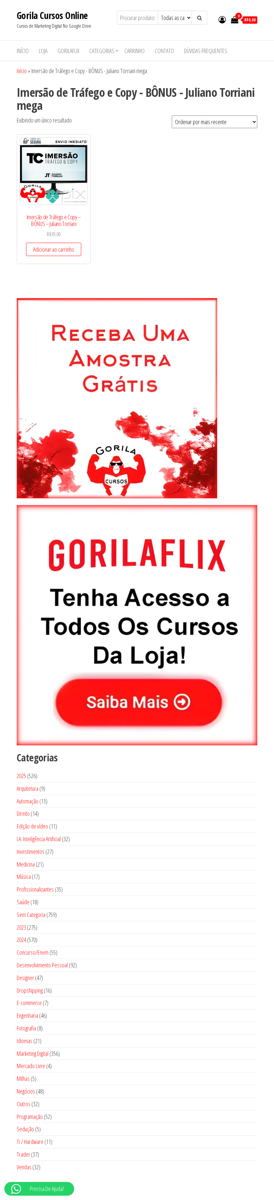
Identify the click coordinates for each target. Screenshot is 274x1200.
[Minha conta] (222, 19)
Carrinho (134, 51)
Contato (164, 51)
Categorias (101, 51)
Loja (43, 51)
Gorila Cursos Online (52, 15)
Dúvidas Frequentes (205, 51)
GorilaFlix (68, 51)
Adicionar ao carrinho (53, 249)
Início (23, 51)
